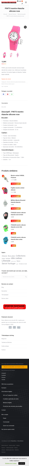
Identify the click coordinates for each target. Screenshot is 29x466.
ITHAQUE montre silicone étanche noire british (18, 213)
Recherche (26, 276)
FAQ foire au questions (7, 384)
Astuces (4, 256)
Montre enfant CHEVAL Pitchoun (17, 176)
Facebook (4, 375)
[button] (25, 27)
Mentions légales (7, 402)
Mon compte (5, 414)
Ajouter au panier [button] (16, 183)
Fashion (4, 350)
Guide (3, 258)
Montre (8, 82)
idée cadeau (16, 258)
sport (17, 263)
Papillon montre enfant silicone (17, 189)
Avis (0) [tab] (4, 107)
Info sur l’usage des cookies (10, 395)
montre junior (13, 261)
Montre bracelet (14, 82)
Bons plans (11, 256)
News (18, 261)
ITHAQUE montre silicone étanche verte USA (18, 226)
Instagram (4, 373)
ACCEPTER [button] (21, 463)
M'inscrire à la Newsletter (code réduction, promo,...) (14, 366)
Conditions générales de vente (10, 399)
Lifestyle (6, 261)
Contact (4, 410)
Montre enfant (12, 445)
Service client (5, 298)
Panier (4, 418)
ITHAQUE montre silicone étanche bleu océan (18, 238)
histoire (8, 258)
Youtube (3, 379)
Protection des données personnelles (12, 406)
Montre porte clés (10, 449)
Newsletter (4, 291)
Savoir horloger (8, 263)
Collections (20, 256)
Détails (13, 233)
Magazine (4, 338)
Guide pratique (5, 346)
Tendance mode (23, 263)
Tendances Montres (7, 342)
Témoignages (5, 294)
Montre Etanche (21, 82)
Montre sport (11, 83)
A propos (4, 388)
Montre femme (5, 83)
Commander (6, 422)
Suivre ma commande (8, 425)
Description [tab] (5, 103)
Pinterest (3, 377)
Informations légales (7, 391)
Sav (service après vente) (8, 429)
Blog (3, 287)
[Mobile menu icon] (25, 2)
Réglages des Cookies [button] (10, 463)
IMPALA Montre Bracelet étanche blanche (18, 201)
